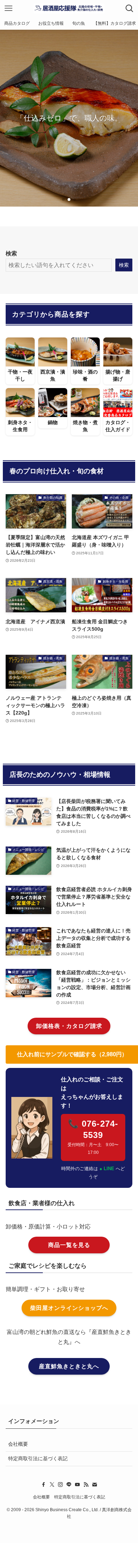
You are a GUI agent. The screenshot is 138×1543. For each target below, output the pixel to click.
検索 (11, 253)
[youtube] (77, 1484)
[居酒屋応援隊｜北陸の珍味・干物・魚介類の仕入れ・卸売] (69, 8)
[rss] (86, 1484)
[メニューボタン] (8, 8)
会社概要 (18, 1444)
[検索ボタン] (129, 8)
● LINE (107, 1168)
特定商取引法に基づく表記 (38, 1458)
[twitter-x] (52, 1484)
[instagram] (60, 1484)
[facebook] (43, 1484)
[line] (69, 1484)
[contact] (94, 1484)
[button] (63, 199)
